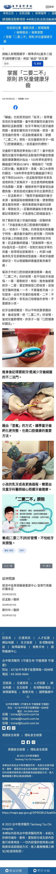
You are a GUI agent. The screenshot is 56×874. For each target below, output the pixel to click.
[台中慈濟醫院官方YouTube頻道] (4, 727)
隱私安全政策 (33, 735)
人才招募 (44, 638)
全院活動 (24, 13)
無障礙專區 (19, 647)
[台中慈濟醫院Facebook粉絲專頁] (8, 727)
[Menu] (50, 7)
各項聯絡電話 (42, 687)
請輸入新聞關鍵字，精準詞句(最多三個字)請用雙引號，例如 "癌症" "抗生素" (27, 56)
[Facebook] (15, 107)
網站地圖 (8, 642)
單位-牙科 (8, 550)
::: (3, 48)
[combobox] (17, 63)
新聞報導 (40, 13)
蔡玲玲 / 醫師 (10, 610)
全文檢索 (26, 642)
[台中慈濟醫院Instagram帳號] (13, 727)
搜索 (38, 63)
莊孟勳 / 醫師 (10, 599)
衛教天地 (38, 647)
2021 (22, 550)
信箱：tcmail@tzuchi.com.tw (20, 714)
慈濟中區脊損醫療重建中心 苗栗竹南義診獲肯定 (27, 587)
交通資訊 (24, 638)
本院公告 (8, 13)
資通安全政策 (10, 735)
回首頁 (6, 638)
